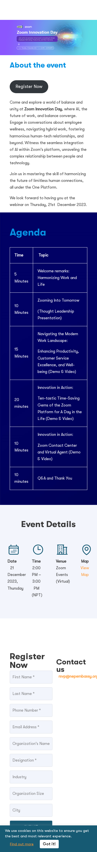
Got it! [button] (49, 844)
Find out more (22, 844)
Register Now (29, 86)
